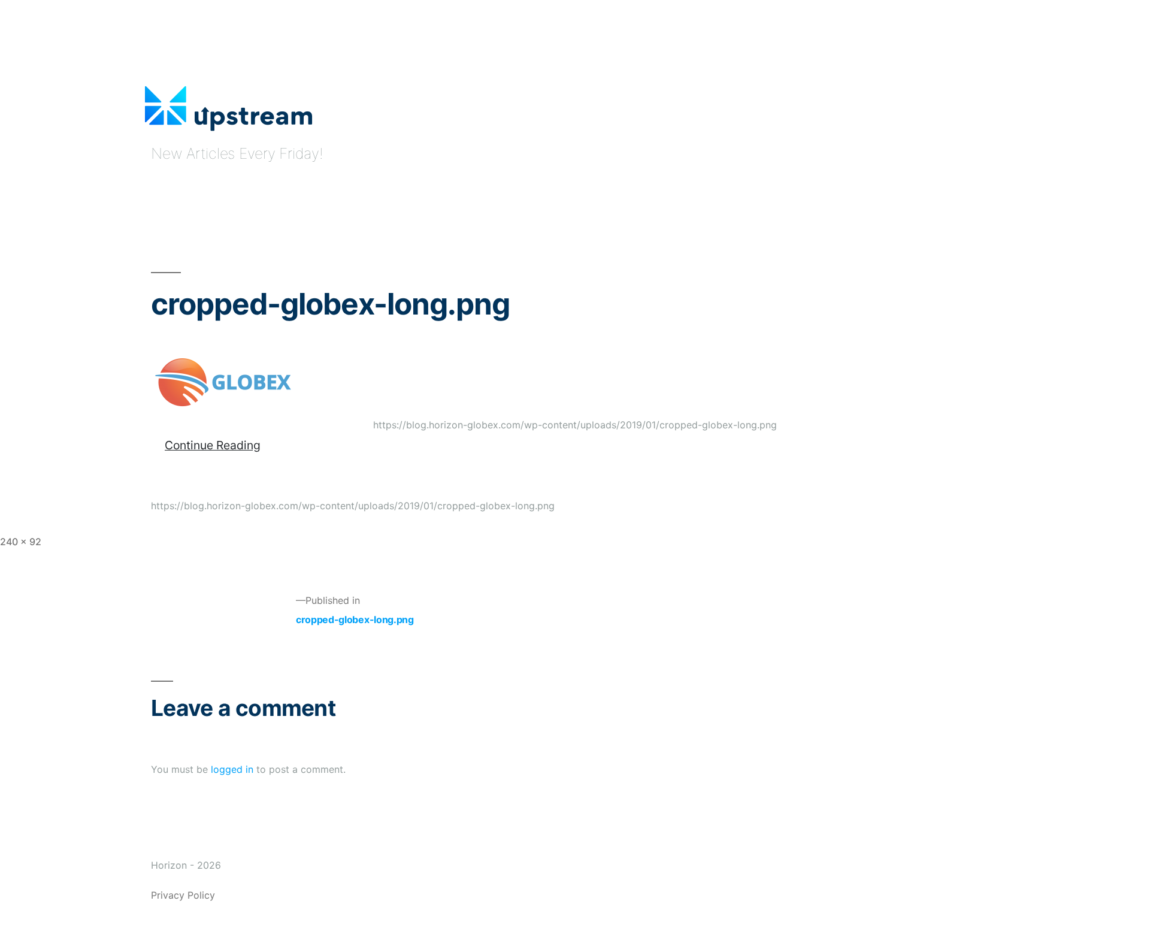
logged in (232, 769)
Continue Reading (213, 445)
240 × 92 (20, 542)
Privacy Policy (183, 895)
